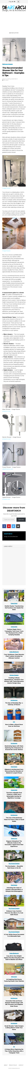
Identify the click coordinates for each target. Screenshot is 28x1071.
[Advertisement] (14, 21)
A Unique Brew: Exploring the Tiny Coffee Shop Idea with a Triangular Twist (14, 1051)
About (5, 1065)
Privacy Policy (13, 1065)
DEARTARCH (14, 79)
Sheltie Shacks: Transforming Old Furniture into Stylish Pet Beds (14, 607)
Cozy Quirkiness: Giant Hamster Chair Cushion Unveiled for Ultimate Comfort (14, 656)
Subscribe (21, 519)
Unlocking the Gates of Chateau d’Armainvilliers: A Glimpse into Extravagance (14, 889)
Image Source (6, 188)
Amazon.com (6, 499)
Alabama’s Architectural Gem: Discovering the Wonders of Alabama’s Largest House (14, 771)
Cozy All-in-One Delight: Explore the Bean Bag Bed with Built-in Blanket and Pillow (14, 957)
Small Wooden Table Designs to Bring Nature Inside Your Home (14, 1027)
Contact (21, 1065)
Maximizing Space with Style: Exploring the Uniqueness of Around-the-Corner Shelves (14, 747)
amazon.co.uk (6, 411)
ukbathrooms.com (7, 469)
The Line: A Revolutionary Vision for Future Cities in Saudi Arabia (14, 819)
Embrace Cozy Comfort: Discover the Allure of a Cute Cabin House (14, 912)
